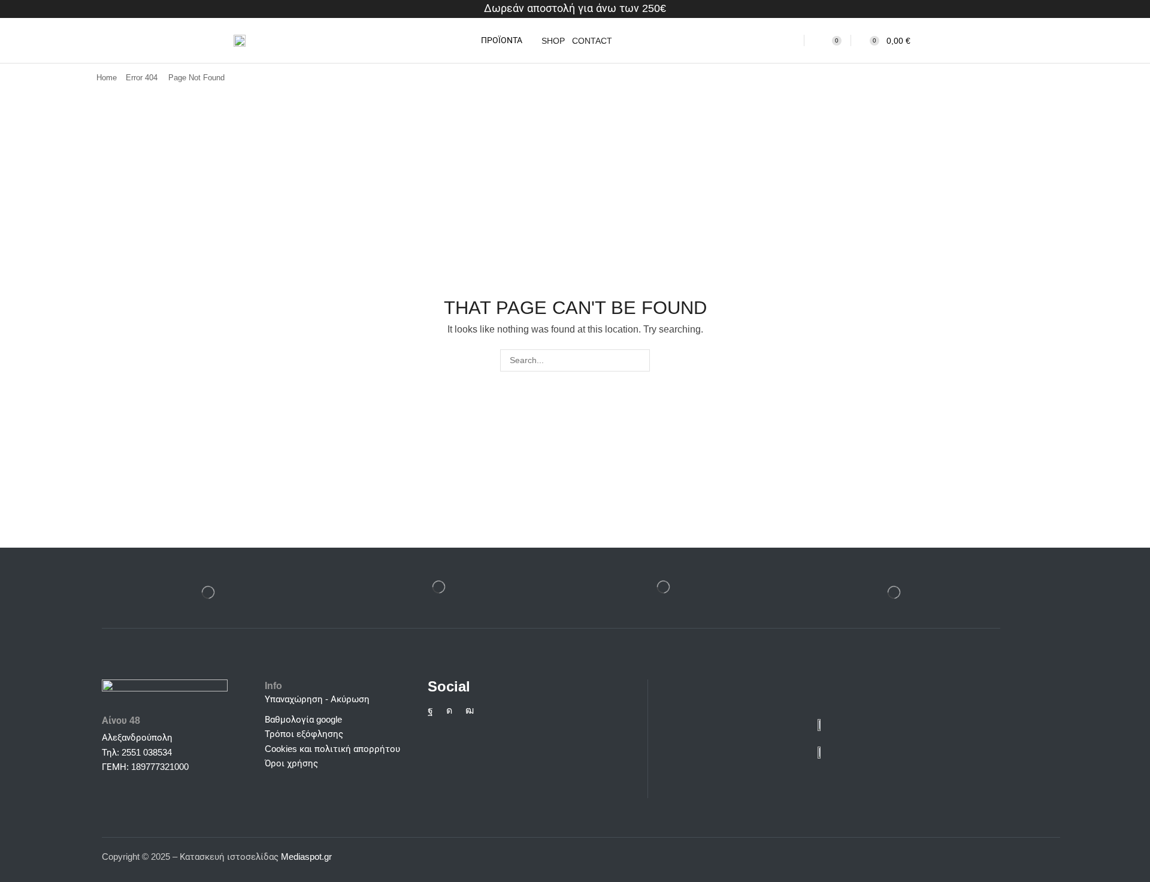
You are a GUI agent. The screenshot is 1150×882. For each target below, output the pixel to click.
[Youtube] (469, 710)
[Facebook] (430, 710)
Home (106, 77)
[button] (493, 40)
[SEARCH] (639, 360)
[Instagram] (449, 710)
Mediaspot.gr (307, 856)
